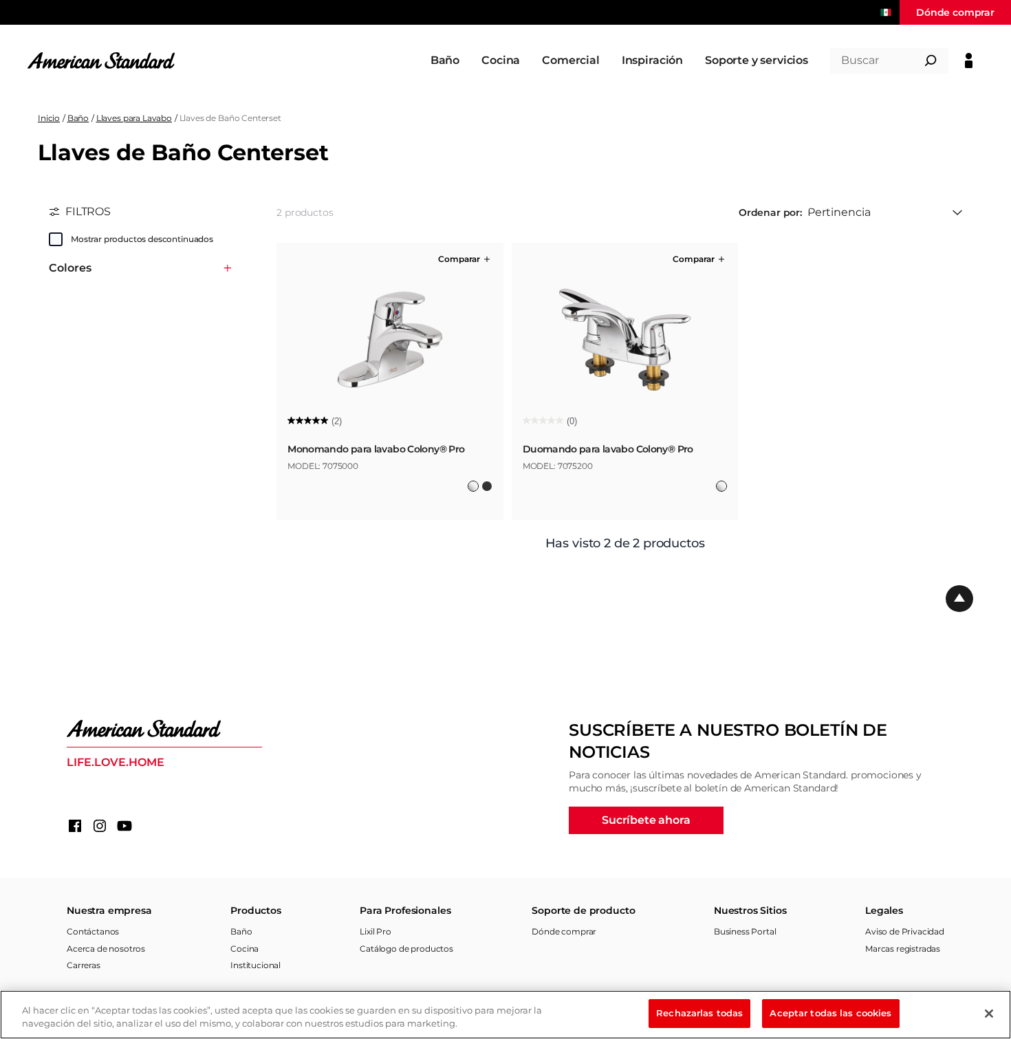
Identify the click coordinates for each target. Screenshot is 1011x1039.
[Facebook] (75, 826)
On (56, 239)
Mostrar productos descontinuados (142, 239)
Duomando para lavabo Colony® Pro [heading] (608, 449)
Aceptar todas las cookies (830, 1012)
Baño (78, 118)
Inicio (49, 118)
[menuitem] (445, 60)
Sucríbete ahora (646, 820)
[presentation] (389, 455)
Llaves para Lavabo (134, 118)
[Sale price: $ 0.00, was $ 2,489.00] (374, 494)
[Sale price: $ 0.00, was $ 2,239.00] (616, 494)
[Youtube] (124, 826)
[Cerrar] (989, 1013)
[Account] (968, 60)
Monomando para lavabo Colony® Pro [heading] (375, 449)
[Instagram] (99, 826)
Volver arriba (959, 599)
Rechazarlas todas (699, 1012)
